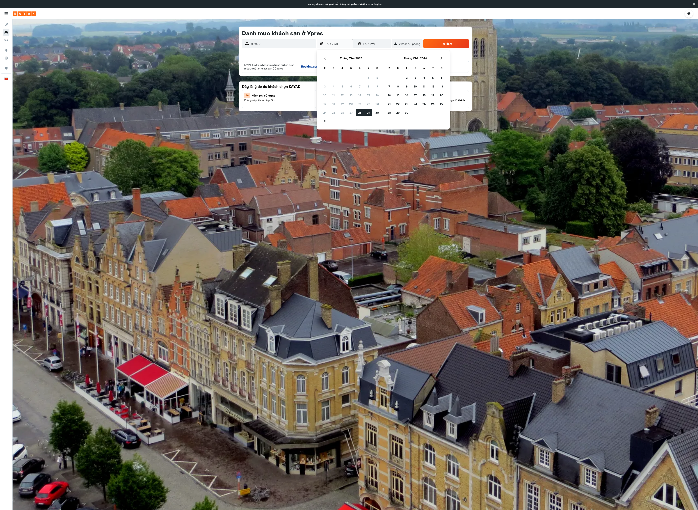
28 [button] (359, 112)
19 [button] (342, 104)
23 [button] (377, 104)
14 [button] (359, 95)
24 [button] (324, 112)
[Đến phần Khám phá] (6, 50)
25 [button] (333, 112)
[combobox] (282, 43)
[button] (694, 4)
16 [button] (377, 95)
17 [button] (325, 104)
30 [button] (377, 112)
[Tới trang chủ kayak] (24, 13)
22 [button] (368, 104)
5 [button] (342, 86)
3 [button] (325, 86)
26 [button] (342, 112)
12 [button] (342, 95)
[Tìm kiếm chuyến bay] (6, 24)
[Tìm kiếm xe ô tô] (6, 40)
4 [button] (333, 86)
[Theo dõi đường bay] (6, 58)
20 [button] (351, 104)
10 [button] (324, 95)
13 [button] (351, 95)
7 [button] (359, 86)
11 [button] (333, 95)
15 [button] (368, 95)
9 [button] (377, 86)
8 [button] (368, 86)
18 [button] (333, 104)
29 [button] (368, 112)
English (378, 4)
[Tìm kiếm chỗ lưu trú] (6, 32)
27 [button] (351, 112)
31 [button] (325, 121)
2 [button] (377, 77)
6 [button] (351, 86)
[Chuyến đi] (6, 68)
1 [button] (368, 77)
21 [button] (359, 104)
